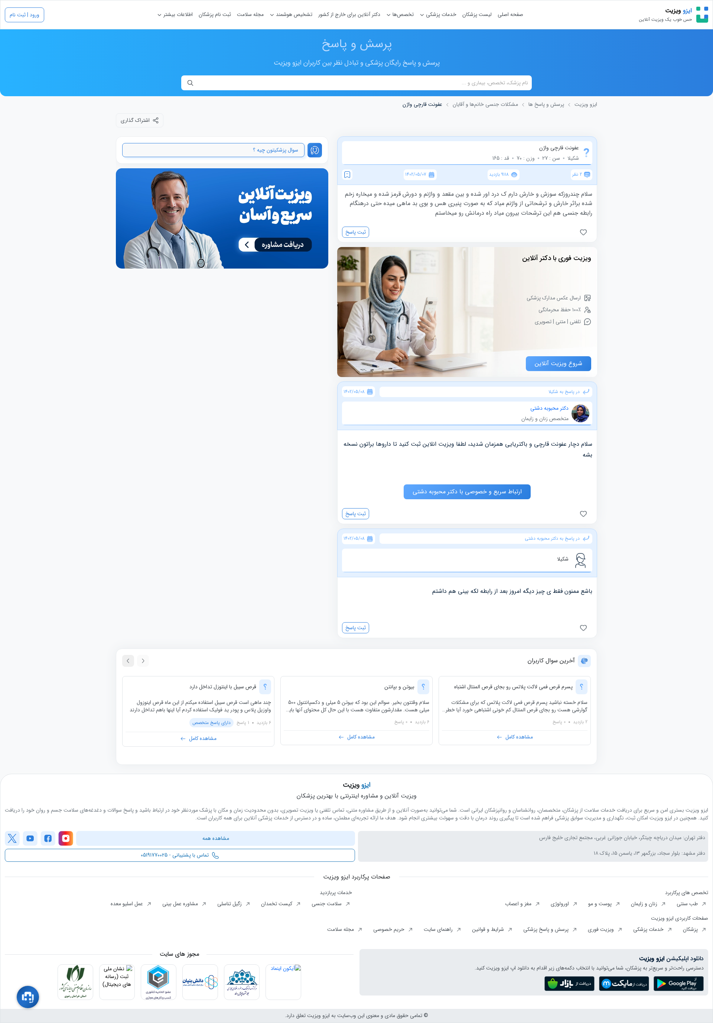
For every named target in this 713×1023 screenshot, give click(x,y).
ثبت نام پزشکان (215, 14)
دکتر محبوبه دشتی (549, 408)
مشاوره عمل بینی (180, 904)
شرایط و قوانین (488, 929)
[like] (584, 232)
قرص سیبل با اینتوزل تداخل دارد (222, 687)
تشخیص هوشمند (293, 14)
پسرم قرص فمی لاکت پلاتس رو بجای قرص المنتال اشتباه (513, 687)
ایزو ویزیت (585, 104)
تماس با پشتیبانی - (175, 855)
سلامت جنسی (327, 904)
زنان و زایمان (645, 904)
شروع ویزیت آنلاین (558, 363)
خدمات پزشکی (440, 14)
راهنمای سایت (439, 929)
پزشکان (691, 929)
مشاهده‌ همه (215, 838)
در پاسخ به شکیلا (564, 392)
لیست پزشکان (477, 14)
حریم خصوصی (389, 929)
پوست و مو (600, 904)
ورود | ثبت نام (24, 15)
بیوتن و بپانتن (399, 687)
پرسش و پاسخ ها (546, 104)
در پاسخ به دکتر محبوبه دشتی (552, 538)
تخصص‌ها (402, 14)
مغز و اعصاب (519, 904)
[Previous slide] (143, 661)
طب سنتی (688, 904)
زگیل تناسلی (230, 904)
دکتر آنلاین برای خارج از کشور (349, 14)
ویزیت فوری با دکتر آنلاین (556, 258)
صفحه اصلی (510, 14)
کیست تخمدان (277, 904)
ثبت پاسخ (355, 232)
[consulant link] (222, 218)
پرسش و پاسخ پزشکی (546, 929)
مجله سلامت (250, 14)
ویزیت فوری (601, 929)
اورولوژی (560, 904)
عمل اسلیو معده (127, 904)
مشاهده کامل (519, 737)
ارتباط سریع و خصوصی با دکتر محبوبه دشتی (467, 491)
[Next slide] (128, 661)
